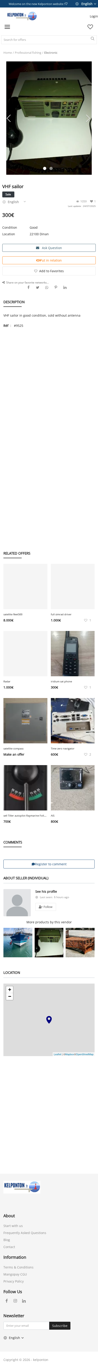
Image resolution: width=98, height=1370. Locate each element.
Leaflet (57, 1054)
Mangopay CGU (15, 1274)
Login (94, 16)
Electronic (50, 53)
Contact (9, 1247)
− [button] (9, 996)
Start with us (13, 1226)
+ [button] (9, 989)
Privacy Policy (13, 1281)
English (86, 4)
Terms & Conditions (18, 1267)
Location (8, 234)
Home (7, 53)
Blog (6, 1240)
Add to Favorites (51, 271)
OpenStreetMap (84, 1054)
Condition (9, 227)
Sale (8, 194)
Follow (47, 907)
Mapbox (69, 1054)
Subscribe (59, 1326)
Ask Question (51, 248)
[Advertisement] (49, 381)
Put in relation (51, 260)
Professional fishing (28, 53)
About (9, 1215)
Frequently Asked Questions (24, 1233)
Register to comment (51, 864)
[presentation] (9, 118)
